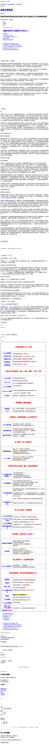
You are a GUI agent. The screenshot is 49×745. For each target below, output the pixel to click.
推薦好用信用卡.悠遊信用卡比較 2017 (15, 30)
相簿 (4, 22)
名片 (4, 25)
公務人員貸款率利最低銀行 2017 (10, 36)
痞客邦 (13, 646)
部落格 (4, 23)
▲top (2, 652)
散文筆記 (10, 650)
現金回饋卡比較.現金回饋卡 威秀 (10, 43)
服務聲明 (36, 727)
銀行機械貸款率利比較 (8, 613)
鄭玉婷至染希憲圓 (5, 639)
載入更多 (2, 654)
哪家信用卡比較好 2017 (8, 615)
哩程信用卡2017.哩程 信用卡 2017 (10, 48)
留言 (17, 646)
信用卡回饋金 (14, 282)
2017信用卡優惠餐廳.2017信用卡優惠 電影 (12, 46)
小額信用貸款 (37, 170)
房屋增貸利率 (4, 688)
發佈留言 (2, 662)
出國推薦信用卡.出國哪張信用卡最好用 (12, 45)
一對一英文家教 (7, 304)
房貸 (2, 691)
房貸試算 (3, 694)
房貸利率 (3, 693)
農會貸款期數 (6, 38)
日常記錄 (11, 19)
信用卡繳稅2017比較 (7, 35)
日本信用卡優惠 (4, 241)
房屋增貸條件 (4, 690)
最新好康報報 (7, 10)
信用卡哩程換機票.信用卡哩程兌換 (11, 49)
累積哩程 (5, 33)
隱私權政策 (32, 727)
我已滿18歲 (3, 742)
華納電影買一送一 (7, 616)
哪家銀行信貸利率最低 (8, 39)
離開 (7, 742)
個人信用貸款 (6, 618)
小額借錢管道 (6, 619)
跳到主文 (3, 13)
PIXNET (15, 727)
